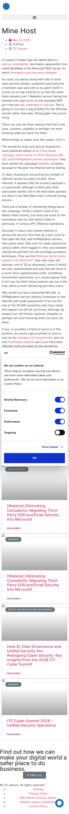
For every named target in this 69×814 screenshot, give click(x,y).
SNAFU (60, 139)
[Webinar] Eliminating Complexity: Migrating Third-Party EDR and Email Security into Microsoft (33, 512)
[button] (34, 17)
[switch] (60, 410)
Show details (50, 446)
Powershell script (18, 342)
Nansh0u (44, 163)
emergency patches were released (33, 72)
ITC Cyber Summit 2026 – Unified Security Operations (31, 723)
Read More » (14, 528)
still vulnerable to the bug (37, 105)
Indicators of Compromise (34, 337)
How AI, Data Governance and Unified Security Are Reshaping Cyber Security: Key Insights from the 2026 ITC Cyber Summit (34, 655)
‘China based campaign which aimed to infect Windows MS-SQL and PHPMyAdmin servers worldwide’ (33, 155)
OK (35, 457)
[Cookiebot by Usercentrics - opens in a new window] (49, 353)
